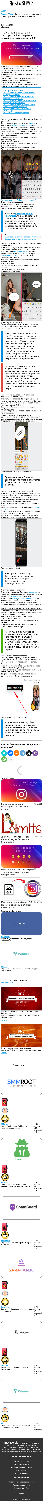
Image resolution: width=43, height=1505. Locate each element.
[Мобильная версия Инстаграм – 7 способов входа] (21, 802)
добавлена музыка (21, 251)
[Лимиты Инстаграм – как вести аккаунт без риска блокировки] (21, 834)
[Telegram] (23, 753)
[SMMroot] (21, 1094)
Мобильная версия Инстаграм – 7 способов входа (15, 806)
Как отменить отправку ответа (16, 113)
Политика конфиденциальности (21, 1482)
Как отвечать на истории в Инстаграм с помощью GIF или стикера (19, 102)
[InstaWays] (21, 935)
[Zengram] (21, 1344)
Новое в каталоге (21, 1474)
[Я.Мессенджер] (4, 753)
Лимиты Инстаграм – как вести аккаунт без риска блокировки (15, 839)
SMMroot (5, 1124)
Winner (4, 967)
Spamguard (5, 1241)
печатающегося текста (10, 255)
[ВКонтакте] (10, 753)
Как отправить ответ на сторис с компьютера (17, 110)
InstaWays (5, 937)
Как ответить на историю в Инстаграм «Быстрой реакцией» (19, 94)
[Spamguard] (21, 1219)
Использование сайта (21, 1485)
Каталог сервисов (21, 1461)
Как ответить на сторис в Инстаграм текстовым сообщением (18, 98)
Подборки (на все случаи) (21, 1467)
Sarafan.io (5, 1307)
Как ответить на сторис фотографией (19, 105)
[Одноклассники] (16, 753)
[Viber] (35, 753)
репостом (33, 592)
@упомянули (16, 596)
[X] (29, 753)
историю (32, 123)
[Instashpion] (21, 1161)
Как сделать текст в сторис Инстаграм (21, 239)
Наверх (21, 1494)
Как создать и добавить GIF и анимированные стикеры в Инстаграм (16, 905)
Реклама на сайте (21, 1488)
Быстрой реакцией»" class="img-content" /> (19, 200)
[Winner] (21, 965)
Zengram (4, 1365)
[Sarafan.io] (21, 1277)
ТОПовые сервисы (21, 1464)
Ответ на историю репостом (15, 107)
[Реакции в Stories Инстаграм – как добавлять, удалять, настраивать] (21, 867)
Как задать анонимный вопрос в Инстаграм (23, 237)
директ (13, 206)
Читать (4, 1020)
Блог (11, 14)
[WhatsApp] (4, 759)
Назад (3, 11)
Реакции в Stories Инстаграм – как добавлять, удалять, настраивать (17, 872)
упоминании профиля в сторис (24, 598)
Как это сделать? (22, 1471)
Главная (4, 14)
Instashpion (6, 1182)
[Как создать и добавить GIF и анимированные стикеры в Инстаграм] (21, 900)
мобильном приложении (22, 125)
